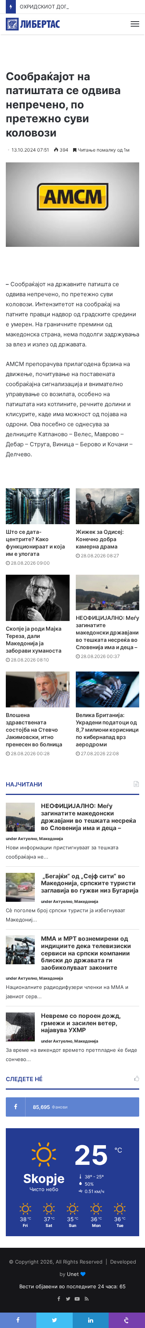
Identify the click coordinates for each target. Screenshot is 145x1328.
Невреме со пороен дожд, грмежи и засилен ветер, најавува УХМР (81, 1023)
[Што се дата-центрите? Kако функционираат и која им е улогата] (38, 506)
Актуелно (27, 838)
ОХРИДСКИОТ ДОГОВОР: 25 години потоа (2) (77, 6)
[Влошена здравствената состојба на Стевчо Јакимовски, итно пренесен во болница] (38, 689)
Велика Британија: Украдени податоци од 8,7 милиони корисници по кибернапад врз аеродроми (107, 730)
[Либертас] (33, 24)
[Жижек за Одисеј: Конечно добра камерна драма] (108, 506)
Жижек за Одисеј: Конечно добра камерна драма (100, 539)
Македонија (51, 838)
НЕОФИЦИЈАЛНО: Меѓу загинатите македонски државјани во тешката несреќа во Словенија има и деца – (107, 632)
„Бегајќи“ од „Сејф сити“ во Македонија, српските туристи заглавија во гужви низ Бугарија (89, 883)
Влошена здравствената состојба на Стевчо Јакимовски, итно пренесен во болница (34, 730)
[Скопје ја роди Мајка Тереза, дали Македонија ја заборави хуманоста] (38, 598)
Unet (73, 1274)
